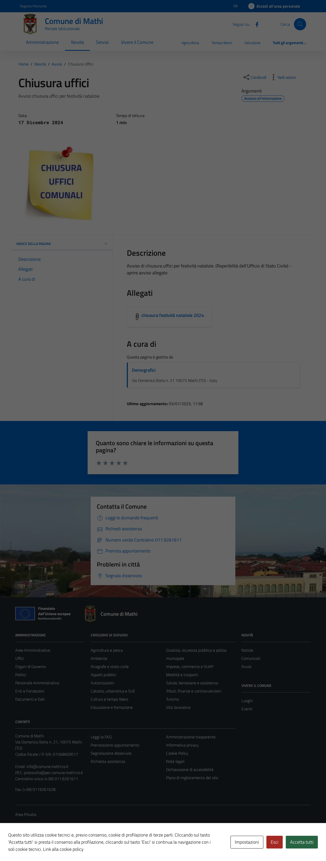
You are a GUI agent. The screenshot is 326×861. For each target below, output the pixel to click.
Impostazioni (247, 842)
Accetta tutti (302, 842)
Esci (274, 842)
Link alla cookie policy (63, 849)
